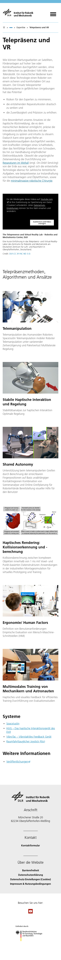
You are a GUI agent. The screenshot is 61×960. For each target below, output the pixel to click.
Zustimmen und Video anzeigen (42, 223)
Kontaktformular (30, 845)
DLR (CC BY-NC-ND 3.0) (19, 253)
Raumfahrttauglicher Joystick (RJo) (25, 741)
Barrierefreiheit (30, 870)
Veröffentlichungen (17, 761)
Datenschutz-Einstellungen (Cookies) (30, 879)
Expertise (21, 27)
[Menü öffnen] (53, 13)
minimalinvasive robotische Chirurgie (31, 180)
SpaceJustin (12, 723)
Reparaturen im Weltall (16, 162)
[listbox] (10, 27)
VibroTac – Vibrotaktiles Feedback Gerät (28, 736)
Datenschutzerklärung (30, 874)
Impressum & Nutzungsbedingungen (30, 883)
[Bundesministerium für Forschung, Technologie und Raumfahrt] (30, 944)
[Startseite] (4, 27)
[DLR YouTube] (30, 912)
